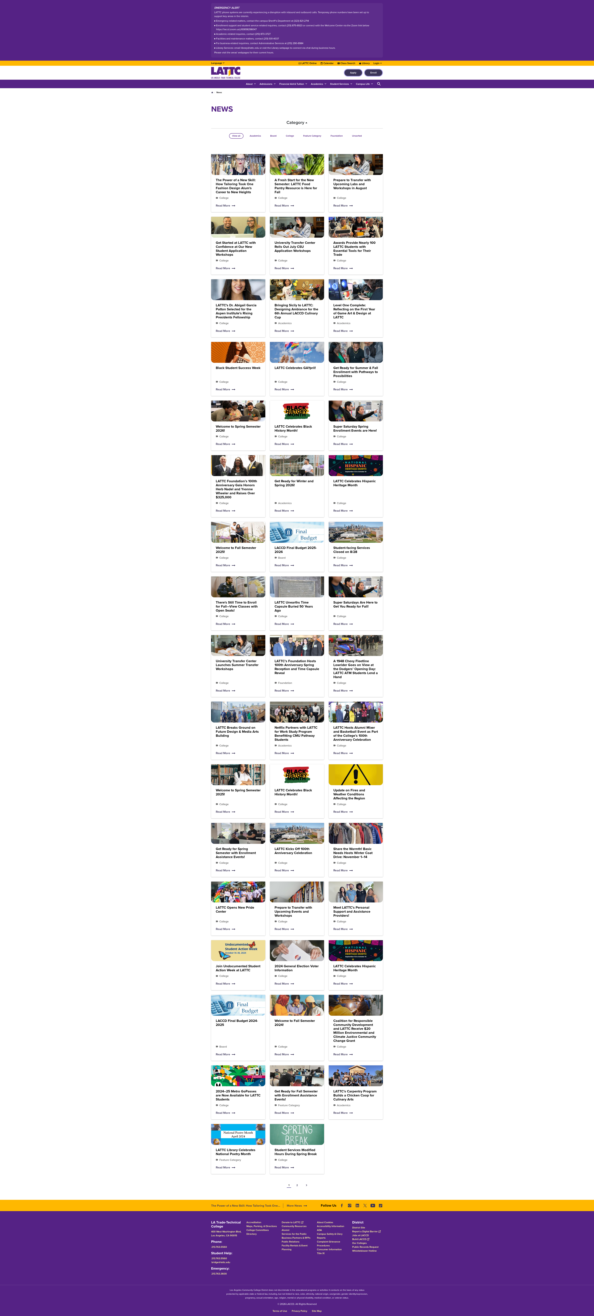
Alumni (285, 1230)
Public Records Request (365, 1247)
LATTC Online (309, 63)
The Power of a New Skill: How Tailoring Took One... (245, 1205)
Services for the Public (294, 1234)
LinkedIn (357, 1205)
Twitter (365, 1205)
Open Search (379, 84)
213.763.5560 (219, 1247)
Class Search (347, 63)
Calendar (328, 63)
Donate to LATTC (291, 1222)
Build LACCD (359, 1239)
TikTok (380, 1205)
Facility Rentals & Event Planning (295, 1247)
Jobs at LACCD (360, 1235)
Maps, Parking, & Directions (261, 1226)
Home (212, 92)
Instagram (349, 1205)
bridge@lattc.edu (220, 1262)
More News (294, 1205)
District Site (358, 1227)
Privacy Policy (299, 1311)
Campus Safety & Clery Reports (329, 1236)
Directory (251, 1234)
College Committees (257, 1230)
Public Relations (290, 1241)
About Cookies (325, 1222)
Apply (353, 72)
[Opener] (591, 1208)
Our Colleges (359, 1243)
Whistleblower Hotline (364, 1251)
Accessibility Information (330, 1226)
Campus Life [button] (363, 84)
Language (216, 63)
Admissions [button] (266, 84)
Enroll (373, 72)
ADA (319, 1230)
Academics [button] (317, 84)
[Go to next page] (306, 1185)
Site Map (317, 1311)
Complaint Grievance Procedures (328, 1243)
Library (366, 63)
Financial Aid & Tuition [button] (291, 84)
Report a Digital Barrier (365, 1231)
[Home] (244, 73)
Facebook (342, 1205)
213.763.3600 (219, 1273)
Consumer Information (329, 1249)
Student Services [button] (339, 84)
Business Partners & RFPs (296, 1238)
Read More (223, 205)
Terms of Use (280, 1311)
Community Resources (294, 1226)
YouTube (372, 1205)
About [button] (249, 84)
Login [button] (376, 63)
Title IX (321, 1253)
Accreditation (253, 1222)
